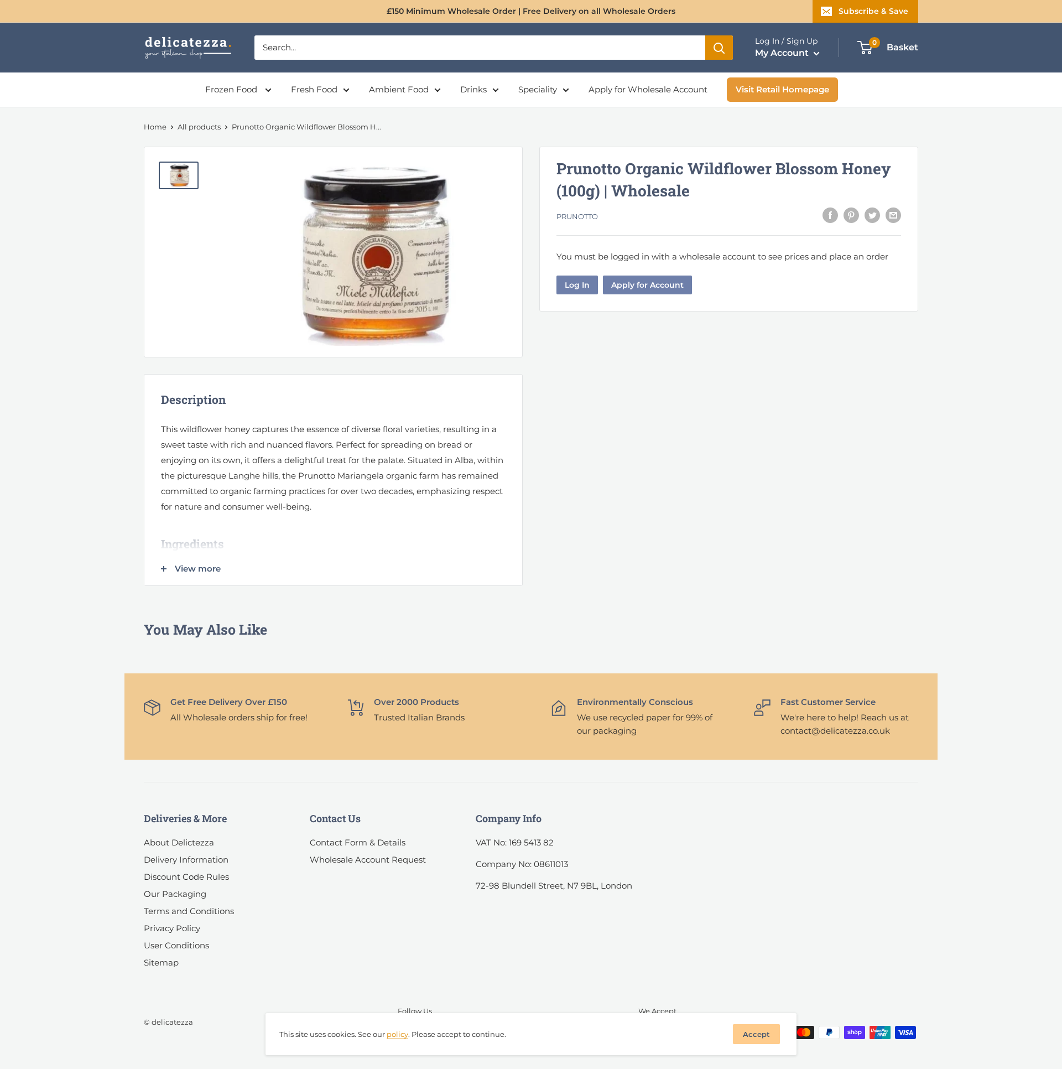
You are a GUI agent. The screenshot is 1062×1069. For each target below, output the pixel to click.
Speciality (537, 89)
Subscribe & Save (873, 11)
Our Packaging (175, 894)
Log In (577, 285)
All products (199, 126)
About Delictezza (179, 842)
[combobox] (479, 47)
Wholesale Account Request (368, 859)
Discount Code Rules (186, 876)
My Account (783, 53)
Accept (756, 1034)
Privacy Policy (172, 928)
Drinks (473, 89)
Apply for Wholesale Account (648, 89)
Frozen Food (232, 89)
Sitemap (161, 962)
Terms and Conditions (189, 911)
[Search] (719, 47)
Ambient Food (399, 89)
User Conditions (176, 945)
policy (397, 1034)
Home (155, 126)
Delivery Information (186, 859)
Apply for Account (647, 285)
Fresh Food (314, 89)
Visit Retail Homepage (782, 89)
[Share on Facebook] (830, 215)
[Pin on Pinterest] (851, 215)
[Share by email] (893, 215)
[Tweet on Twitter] (872, 215)
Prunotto (577, 216)
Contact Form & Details (357, 842)
